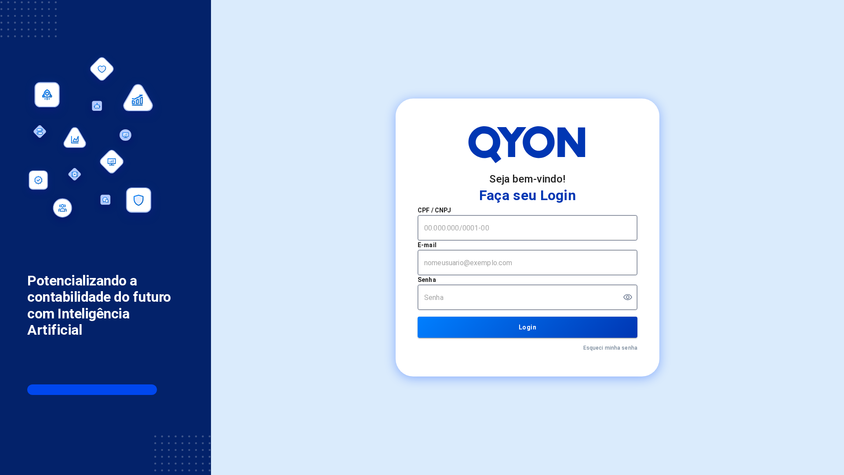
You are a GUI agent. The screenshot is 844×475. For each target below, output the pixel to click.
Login (527, 327)
